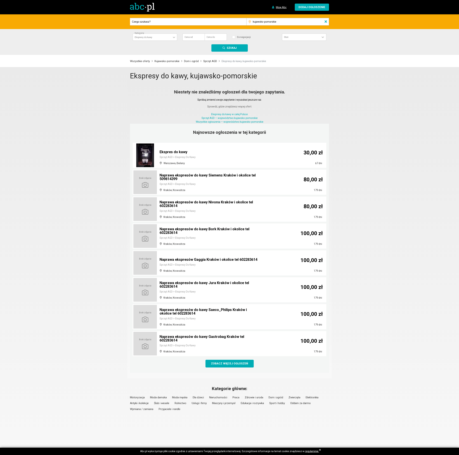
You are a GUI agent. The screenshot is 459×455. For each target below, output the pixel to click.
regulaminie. (312, 451)
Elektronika (312, 397)
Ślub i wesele (161, 403)
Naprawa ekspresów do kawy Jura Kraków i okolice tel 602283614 (204, 285)
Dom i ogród (191, 61)
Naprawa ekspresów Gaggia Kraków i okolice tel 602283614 (208, 259)
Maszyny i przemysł (223, 403)
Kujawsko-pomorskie (167, 61)
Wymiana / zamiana (141, 409)
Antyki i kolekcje (139, 403)
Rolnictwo (180, 403)
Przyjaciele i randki (169, 409)
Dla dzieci (198, 397)
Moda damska (158, 397)
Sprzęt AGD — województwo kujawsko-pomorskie (230, 118)
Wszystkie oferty (140, 61)
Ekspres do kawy (173, 152)
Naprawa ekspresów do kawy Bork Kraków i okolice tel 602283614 (204, 231)
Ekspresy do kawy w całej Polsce (229, 114)
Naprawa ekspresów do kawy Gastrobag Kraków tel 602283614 (202, 338)
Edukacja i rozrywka (252, 403)
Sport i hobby (277, 403)
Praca (236, 397)
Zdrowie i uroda (254, 397)
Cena (188, 37)
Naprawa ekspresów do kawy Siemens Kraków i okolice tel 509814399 (208, 177)
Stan (286, 37)
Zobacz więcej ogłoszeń (229, 363)
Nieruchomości (218, 397)
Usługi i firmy (199, 403)
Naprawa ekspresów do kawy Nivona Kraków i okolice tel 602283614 (206, 204)
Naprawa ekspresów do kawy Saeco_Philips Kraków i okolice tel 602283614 (203, 311)
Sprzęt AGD (210, 61)
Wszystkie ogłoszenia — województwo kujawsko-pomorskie (229, 121)
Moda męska (179, 397)
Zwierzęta (294, 397)
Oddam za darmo (300, 403)
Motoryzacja (137, 397)
